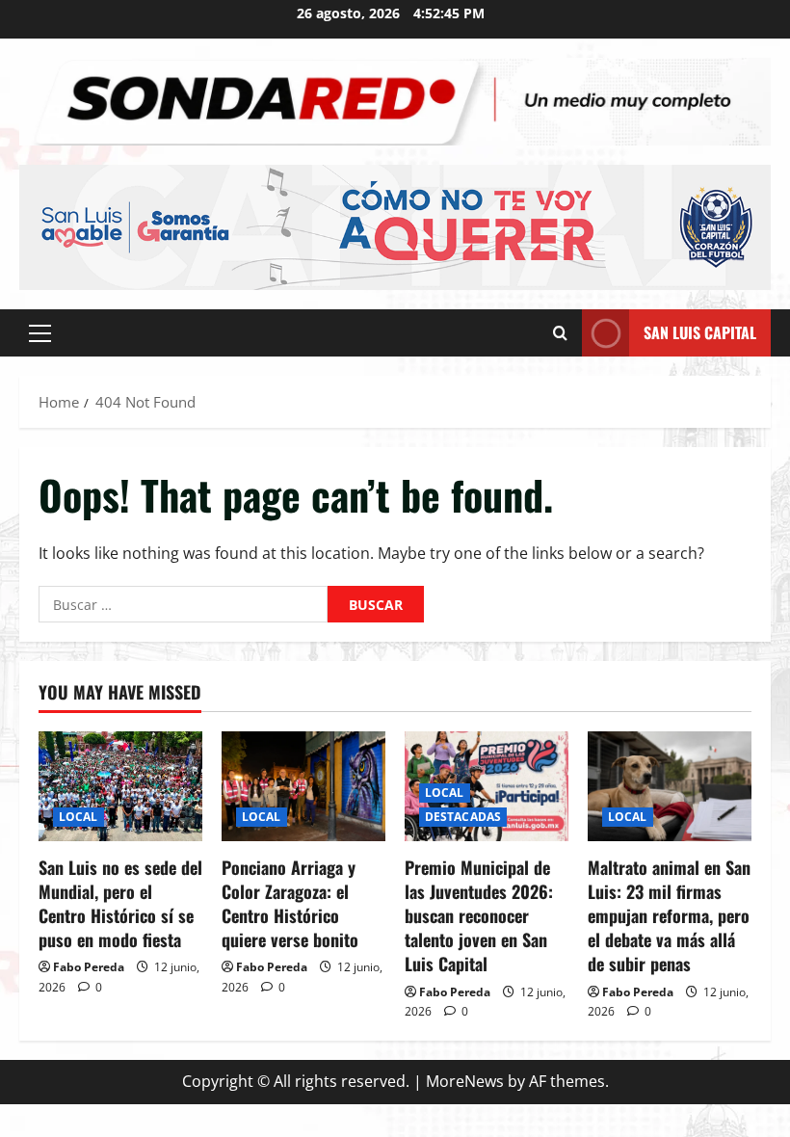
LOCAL (78, 816)
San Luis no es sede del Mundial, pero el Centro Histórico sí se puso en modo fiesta (120, 904)
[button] (40, 332)
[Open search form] (560, 333)
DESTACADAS (463, 816)
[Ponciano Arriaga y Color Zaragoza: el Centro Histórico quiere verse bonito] (303, 785)
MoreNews (465, 1081)
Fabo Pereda (88, 967)
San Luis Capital (700, 331)
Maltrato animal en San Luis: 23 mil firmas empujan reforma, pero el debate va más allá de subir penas (669, 916)
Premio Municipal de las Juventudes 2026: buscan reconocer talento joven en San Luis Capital (479, 916)
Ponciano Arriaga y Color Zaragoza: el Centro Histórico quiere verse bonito (290, 904)
